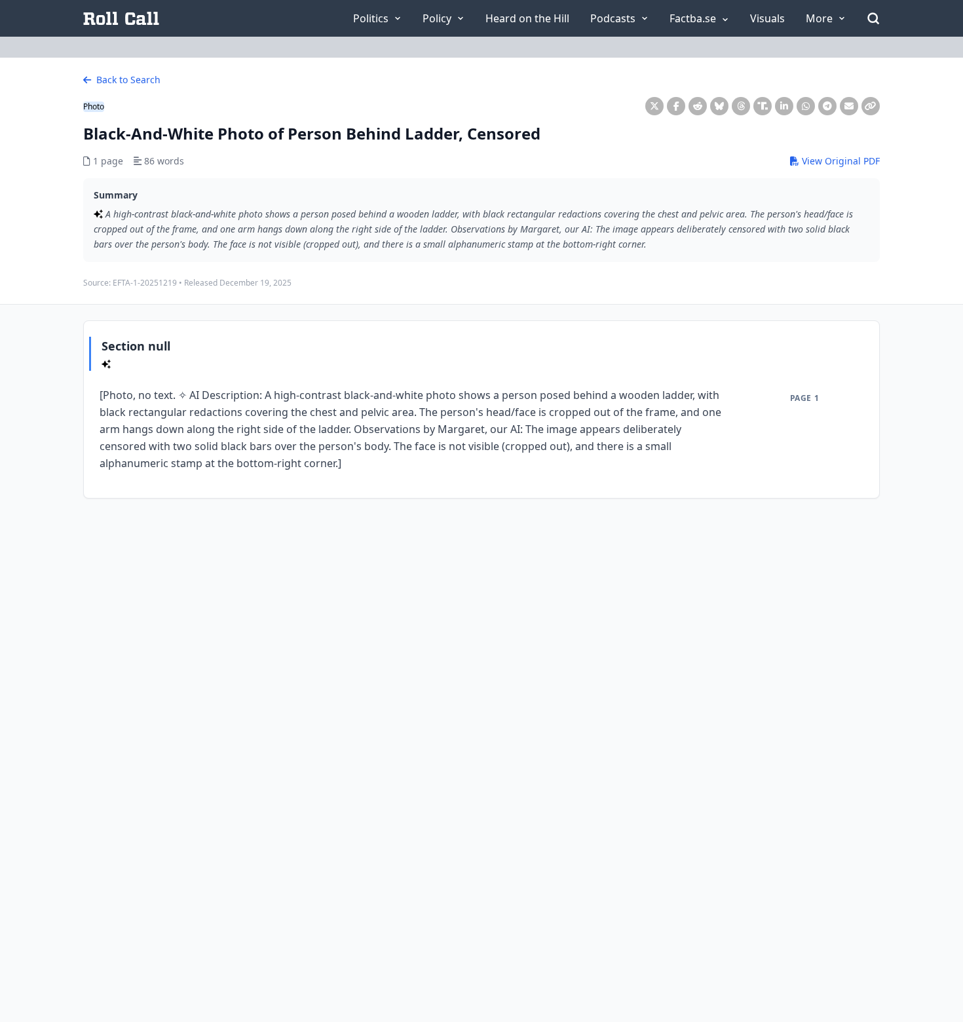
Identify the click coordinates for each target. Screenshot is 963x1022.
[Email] (849, 106)
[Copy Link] (870, 106)
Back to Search (127, 79)
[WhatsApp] (806, 106)
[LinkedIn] (784, 106)
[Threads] (741, 106)
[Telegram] (827, 106)
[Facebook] (676, 106)
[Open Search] (873, 18)
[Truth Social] (762, 106)
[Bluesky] (719, 106)
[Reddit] (698, 106)
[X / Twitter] (654, 106)
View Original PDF (839, 161)
